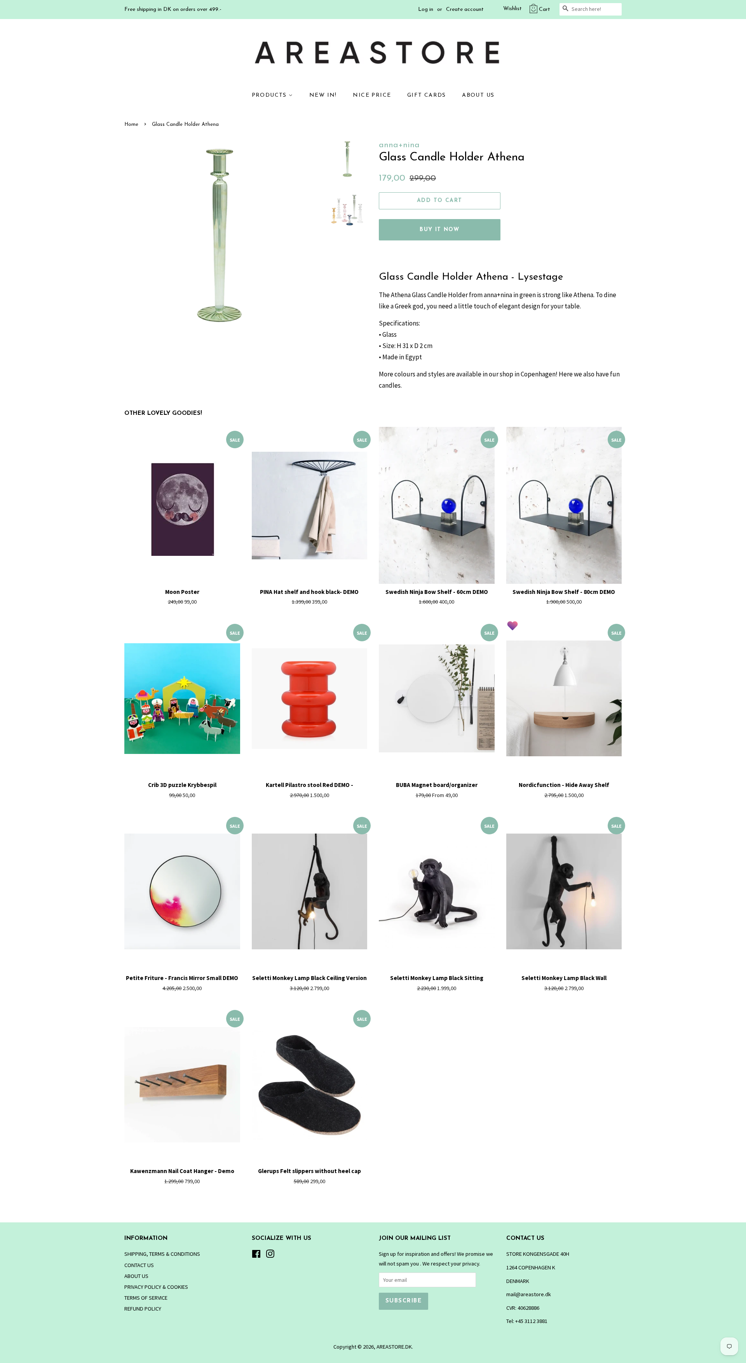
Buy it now (439, 230)
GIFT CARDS (426, 95)
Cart (544, 9)
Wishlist (512, 9)
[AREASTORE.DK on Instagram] (270, 1255)
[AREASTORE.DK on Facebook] (256, 1255)
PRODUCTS (270, 95)
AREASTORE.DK (394, 1346)
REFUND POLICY (142, 1308)
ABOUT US (478, 95)
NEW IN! (323, 95)
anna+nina (399, 145)
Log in (425, 9)
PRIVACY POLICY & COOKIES (156, 1286)
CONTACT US (139, 1265)
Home (131, 124)
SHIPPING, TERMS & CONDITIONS (162, 1253)
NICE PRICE (372, 95)
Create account (465, 9)
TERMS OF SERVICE (145, 1297)
